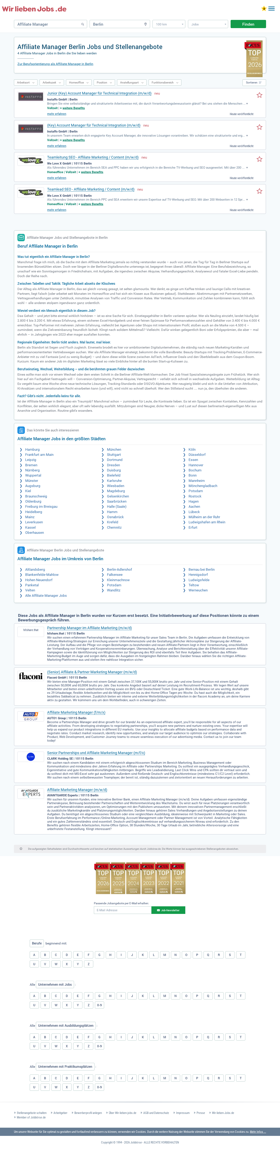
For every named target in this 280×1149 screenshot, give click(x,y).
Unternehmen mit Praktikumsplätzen (65, 1066)
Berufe (37, 943)
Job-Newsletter (170, 910)
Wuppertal (33, 475)
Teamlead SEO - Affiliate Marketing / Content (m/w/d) (90, 189)
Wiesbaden (115, 486)
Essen (193, 460)
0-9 (99, 1005)
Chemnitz (114, 527)
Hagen (194, 501)
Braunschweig (36, 496)
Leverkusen (34, 522)
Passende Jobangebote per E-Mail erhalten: (121, 903)
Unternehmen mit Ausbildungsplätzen (65, 1025)
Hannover (196, 465)
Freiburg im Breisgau (41, 507)
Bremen (31, 465)
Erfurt (193, 527)
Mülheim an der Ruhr (204, 517)
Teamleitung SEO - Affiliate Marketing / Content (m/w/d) (93, 157)
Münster (31, 481)
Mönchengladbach (203, 486)
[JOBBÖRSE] (34, 9)
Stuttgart (114, 455)
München (114, 450)
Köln (192, 450)
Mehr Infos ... (258, 1132)
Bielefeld (114, 475)
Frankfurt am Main (39, 455)
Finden (248, 24)
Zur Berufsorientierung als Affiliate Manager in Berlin (55, 64)
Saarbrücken (116, 501)
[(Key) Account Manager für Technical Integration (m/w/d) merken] (259, 127)
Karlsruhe (114, 481)
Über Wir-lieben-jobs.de (122, 1113)
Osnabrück (115, 517)
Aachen (194, 507)
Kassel (30, 527)
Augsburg (32, 486)
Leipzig (30, 460)
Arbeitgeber (60, 1113)
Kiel (28, 491)
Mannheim (197, 481)
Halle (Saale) (116, 507)
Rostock (195, 496)
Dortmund (115, 460)
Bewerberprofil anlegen (88, 1113)
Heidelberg (33, 512)
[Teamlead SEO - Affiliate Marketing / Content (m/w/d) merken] (259, 191)
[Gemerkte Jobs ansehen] (264, 9)
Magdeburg (116, 491)
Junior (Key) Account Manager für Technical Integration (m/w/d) (99, 93)
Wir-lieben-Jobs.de (223, 1113)
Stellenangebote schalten (32, 1113)
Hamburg (32, 450)
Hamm (112, 512)
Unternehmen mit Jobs (55, 984)
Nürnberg (32, 470)
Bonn (193, 475)
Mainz (29, 517)
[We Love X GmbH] (30, 160)
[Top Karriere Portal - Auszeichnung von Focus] (140, 878)
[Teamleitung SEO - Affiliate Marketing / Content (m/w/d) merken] (259, 159)
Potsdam (196, 491)
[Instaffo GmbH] (30, 96)
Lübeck (194, 512)
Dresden (113, 465)
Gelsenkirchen (118, 496)
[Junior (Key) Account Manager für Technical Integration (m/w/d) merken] (259, 95)
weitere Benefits (74, 108)
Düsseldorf (197, 455)
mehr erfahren (56, 114)
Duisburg (114, 470)
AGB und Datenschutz (156, 1113)
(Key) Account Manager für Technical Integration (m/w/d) (93, 125)
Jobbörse (136, 1142)
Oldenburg (33, 501)
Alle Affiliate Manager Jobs (46, 596)
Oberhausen (34, 533)
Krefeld (112, 522)
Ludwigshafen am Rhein (207, 522)
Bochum (195, 470)
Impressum (183, 1113)
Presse (201, 1113)
